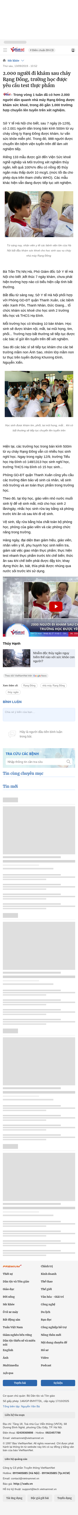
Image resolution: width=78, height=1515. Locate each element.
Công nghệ (48, 1304)
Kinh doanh (48, 1274)
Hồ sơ (44, 1350)
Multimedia (11, 1365)
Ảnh (5, 1357)
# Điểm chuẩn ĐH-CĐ (42, 50)
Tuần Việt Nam (13, 1327)
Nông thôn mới (51, 1335)
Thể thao (47, 1281)
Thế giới (46, 1289)
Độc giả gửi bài (40, 1498)
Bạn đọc (46, 1319)
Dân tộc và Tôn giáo (16, 1281)
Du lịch (45, 1312)
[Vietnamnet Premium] (12, 1268)
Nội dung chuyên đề (54, 1342)
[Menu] (5, 50)
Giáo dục (8, 1289)
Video (45, 1357)
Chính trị (47, 1266)
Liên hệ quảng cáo (16, 1459)
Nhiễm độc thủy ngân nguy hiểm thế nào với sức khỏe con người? (54, 657)
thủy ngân (13, 692)
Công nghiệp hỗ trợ (54, 1327)
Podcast (46, 1365)
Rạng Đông (29, 685)
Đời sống (9, 1296)
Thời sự (8, 1274)
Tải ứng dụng (14, 1498)
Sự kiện (58, 1383)
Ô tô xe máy (10, 1312)
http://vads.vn (23, 1483)
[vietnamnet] (17, 52)
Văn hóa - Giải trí (52, 1296)
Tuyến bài (20, 1383)
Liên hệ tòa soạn (15, 1415)
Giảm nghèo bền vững (17, 1335)
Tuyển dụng (64, 1498)
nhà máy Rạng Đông (53, 685)
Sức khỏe (13, 60)
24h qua (8, 1373)
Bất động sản (11, 1319)
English (8, 1350)
